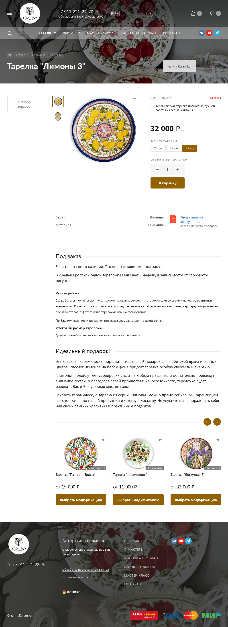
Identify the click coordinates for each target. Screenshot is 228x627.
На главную (135, 541)
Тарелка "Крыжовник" (130, 474)
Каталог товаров (139, 567)
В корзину (168, 183)
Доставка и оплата (141, 558)
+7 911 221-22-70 (75, 11)
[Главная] (10, 55)
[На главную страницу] (29, 12)
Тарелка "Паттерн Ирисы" (75, 474)
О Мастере (133, 549)
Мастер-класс (137, 575)
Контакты (132, 584)
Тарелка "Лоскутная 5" (188, 474)
